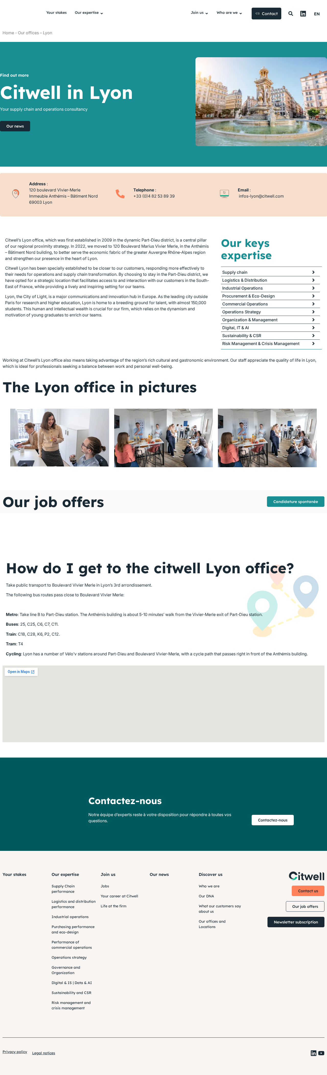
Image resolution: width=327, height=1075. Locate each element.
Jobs (105, 886)
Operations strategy (69, 957)
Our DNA (206, 896)
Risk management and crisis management (71, 1005)
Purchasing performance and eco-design (73, 929)
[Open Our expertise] (101, 13)
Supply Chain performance (63, 889)
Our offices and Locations (212, 924)
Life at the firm (113, 906)
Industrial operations (70, 916)
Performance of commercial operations (72, 945)
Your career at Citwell (119, 896)
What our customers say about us (220, 909)
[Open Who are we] (240, 13)
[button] (290, 13)
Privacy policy (15, 1051)
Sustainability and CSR (71, 992)
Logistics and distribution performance (74, 904)
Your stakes (14, 874)
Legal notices (43, 1053)
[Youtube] (321, 1053)
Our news (159, 874)
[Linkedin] (303, 13)
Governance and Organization (66, 970)
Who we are (209, 886)
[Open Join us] (206, 13)
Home (8, 32)
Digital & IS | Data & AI (72, 982)
